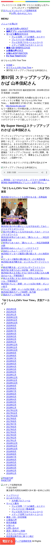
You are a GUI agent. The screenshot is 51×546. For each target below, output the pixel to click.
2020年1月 (11, 342)
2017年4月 (11, 432)
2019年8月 (11, 356)
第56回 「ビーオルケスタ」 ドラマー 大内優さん (25, 180)
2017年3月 (11, 435)
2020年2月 (11, 339)
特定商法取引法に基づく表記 (19, 536)
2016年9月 (11, 451)
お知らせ (10, 525)
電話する (7, 541)
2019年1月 (11, 375)
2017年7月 (11, 424)
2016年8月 (11, 454)
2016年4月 (11, 465)
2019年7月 (11, 358)
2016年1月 (11, 473)
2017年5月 (11, 429)
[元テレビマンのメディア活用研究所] (19, 11)
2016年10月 (12, 449)
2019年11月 (11, 347)
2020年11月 (11, 320)
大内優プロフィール (21, 501)
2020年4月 (11, 334)
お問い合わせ (12, 528)
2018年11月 (11, 380)
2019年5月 (11, 364)
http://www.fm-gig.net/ (16, 106)
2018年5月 (11, 397)
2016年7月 (11, 457)
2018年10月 (12, 383)
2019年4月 (11, 366)
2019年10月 (12, 350)
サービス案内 (12, 503)
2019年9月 (11, 353)
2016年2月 (11, 470)
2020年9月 (11, 325)
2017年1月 (11, 440)
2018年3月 (11, 402)
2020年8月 (11, 328)
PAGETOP (6, 480)
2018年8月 (11, 388)
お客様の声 (11, 520)
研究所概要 (11, 522)
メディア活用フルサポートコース (27, 45)
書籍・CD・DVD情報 (16, 517)
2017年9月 (11, 418)
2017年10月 (12, 416)
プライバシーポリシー (16, 533)
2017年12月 (12, 410)
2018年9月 (11, 386)
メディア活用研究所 (22, 541)
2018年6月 (11, 394)
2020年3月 (11, 336)
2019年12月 (12, 345)
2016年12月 (12, 443)
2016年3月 (11, 468)
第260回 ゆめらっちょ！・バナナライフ (20, 248)
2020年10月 (12, 323)
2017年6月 (11, 427)
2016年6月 (11, 460)
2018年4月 (11, 399)
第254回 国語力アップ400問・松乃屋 (18, 292)
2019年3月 (11, 369)
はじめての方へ (13, 498)
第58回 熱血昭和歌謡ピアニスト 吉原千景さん (24, 182)
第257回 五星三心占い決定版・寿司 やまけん (22, 270)
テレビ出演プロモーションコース (27, 42)
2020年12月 (12, 317)
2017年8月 (11, 421)
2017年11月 (11, 413)
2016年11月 (11, 446)
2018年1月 (11, 408)
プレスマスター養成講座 (23, 39)
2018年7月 (11, 391)
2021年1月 (11, 314)
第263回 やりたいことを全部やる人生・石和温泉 (24, 197)
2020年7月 (11, 331)
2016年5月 (11, 462)
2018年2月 (11, 405)
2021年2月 (11, 312)
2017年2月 (11, 438)
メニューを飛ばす (9, 24)
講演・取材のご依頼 (15, 531)
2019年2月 (11, 372)
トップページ (12, 495)
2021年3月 (11, 309)
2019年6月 (11, 361)
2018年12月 (12, 377)
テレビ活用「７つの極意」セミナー (28, 37)
